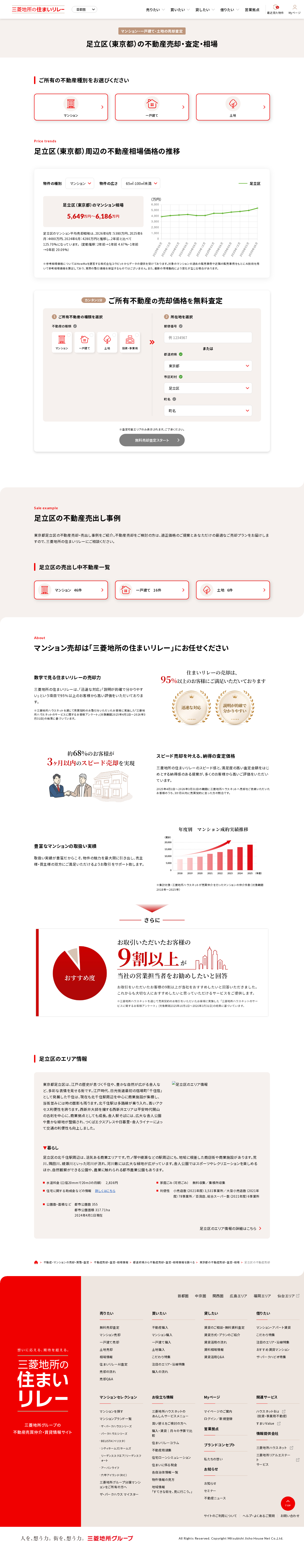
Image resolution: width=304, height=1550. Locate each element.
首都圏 (183, 1296)
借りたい (227, 9)
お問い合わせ (290, 1516)
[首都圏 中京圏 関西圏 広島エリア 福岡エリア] (84, 9)
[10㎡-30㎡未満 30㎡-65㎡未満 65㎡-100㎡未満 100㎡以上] (140, 183)
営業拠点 (252, 9)
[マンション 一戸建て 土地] (79, 183)
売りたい (153, 9)
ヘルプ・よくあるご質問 (259, 1516)
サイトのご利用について (220, 1516)
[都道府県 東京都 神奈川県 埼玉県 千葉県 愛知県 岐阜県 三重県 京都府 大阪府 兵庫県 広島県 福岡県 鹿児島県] (208, 365)
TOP (288, 1505)
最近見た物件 (275, 10)
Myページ (295, 12)
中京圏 (200, 1296)
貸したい (202, 9)
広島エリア (238, 1296)
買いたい (177, 9)
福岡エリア (262, 1296)
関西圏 (218, 1296)
